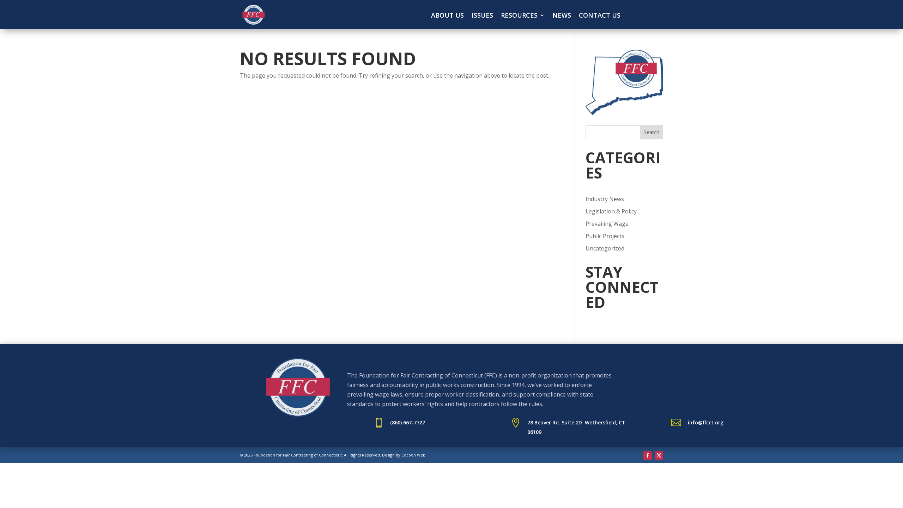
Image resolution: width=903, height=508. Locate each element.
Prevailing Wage (607, 224)
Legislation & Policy (611, 211)
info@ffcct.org (705, 422)
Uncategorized (605, 248)
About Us (447, 16)
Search (651, 132)
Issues (482, 16)
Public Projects (605, 236)
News (561, 16)
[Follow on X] (659, 455)
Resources (519, 16)
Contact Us (599, 16)
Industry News (605, 199)
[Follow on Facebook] (647, 455)
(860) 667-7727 (407, 422)
